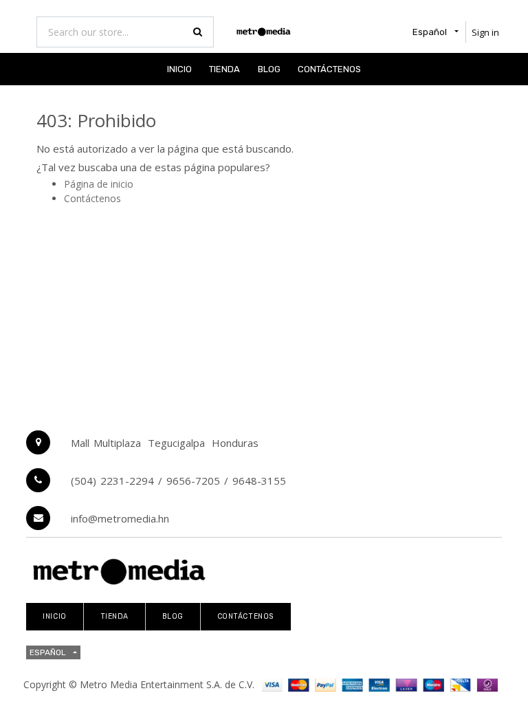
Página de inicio (98, 183)
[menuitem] (179, 69)
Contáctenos (92, 198)
